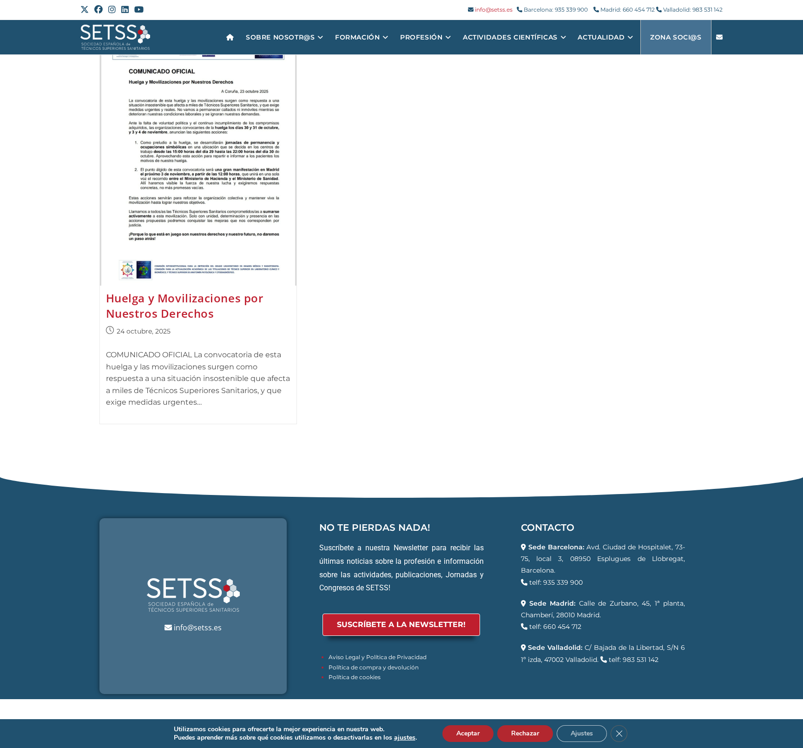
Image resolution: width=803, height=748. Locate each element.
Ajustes (582, 733)
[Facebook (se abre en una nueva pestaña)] (98, 9)
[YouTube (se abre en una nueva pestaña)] (139, 9)
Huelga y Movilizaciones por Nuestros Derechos (184, 305)
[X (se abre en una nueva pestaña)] (86, 9)
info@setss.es (494, 9)
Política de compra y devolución (374, 667)
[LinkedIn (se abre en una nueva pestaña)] (125, 9)
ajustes (404, 738)
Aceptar (468, 733)
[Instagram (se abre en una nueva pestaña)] (111, 9)
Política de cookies (355, 677)
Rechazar (525, 733)
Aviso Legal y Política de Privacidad (378, 657)
